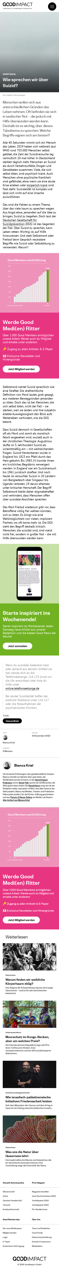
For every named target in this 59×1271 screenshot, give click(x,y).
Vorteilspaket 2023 (40, 1204)
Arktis (5, 1195)
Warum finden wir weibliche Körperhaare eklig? (25, 981)
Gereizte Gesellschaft (12, 1200)
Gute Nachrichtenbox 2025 (44, 1195)
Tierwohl (6, 1204)
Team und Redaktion (41, 1228)
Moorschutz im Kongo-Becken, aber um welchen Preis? (27, 1039)
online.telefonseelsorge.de (22, 688)
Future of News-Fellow (21, 797)
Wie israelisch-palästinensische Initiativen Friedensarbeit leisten (28, 1099)
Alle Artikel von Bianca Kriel (16, 799)
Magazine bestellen (40, 1191)
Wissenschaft (9, 1191)
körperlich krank (37, 185)
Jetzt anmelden (17, 646)
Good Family (37, 1232)
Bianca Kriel (9, 742)
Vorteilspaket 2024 (40, 1200)
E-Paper (6, 1241)
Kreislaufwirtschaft (11, 1209)
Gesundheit (12, 721)
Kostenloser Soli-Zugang (13, 1245)
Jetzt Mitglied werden (21, 369)
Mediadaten (37, 1245)
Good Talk (24, 782)
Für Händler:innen (39, 1209)
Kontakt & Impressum (41, 1241)
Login (5, 1237)
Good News (34, 785)
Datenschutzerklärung (42, 1237)
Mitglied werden (9, 1232)
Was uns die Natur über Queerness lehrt (22, 1154)
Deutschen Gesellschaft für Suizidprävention (20, 222)
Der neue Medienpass (12, 1228)
